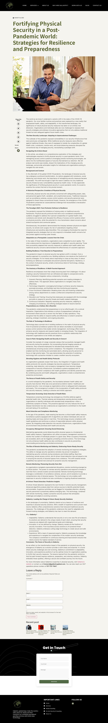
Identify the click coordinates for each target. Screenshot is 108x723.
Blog (87, 5)
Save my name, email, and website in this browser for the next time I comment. (43, 613)
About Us (45, 5)
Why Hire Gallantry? (60, 5)
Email (28, 599)
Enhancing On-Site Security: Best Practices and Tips (56, 632)
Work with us (77, 5)
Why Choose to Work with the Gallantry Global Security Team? (32, 632)
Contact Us (97, 5)
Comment (29, 578)
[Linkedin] (18, 150)
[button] (18, 123)
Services (33, 5)
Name (28, 593)
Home (25, 5)
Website (28, 605)
